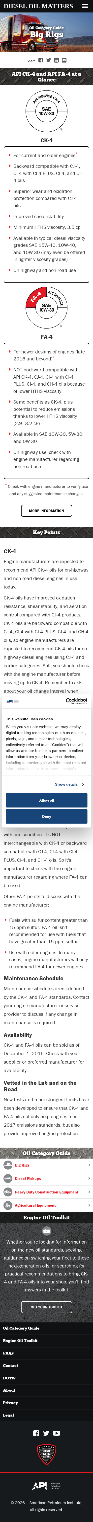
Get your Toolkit (46, 1307)
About (9, 1390)
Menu (85, 3)
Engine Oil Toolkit (20, 1340)
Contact (10, 1365)
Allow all (46, 800)
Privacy (10, 1402)
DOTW (9, 1378)
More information (46, 510)
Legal (8, 1415)
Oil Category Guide (21, 1328)
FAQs (8, 1353)
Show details (66, 784)
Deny (46, 816)
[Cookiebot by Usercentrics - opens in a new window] (66, 701)
